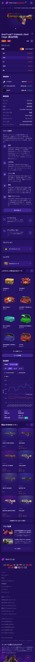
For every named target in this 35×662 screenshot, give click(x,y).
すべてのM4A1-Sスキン (8, 627)
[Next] (32, 271)
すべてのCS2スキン (7, 621)
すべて (20, 368)
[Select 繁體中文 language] (12, 567)
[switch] (22, 49)
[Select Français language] (14, 565)
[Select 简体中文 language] (9, 567)
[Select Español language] (7, 565)
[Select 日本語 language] (16, 567)
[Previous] (27, 271)
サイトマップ (5, 592)
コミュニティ (5, 575)
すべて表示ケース (17, 351)
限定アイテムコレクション (9, 608)
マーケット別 (13, 364)
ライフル (9, 8)
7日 (5, 368)
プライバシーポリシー (7, 581)
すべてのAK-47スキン (7, 624)
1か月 (10, 368)
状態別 (6, 364)
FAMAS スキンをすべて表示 (17, 520)
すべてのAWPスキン (7, 630)
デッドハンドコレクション (9, 605)
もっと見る (17, 548)
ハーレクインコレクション (9, 614)
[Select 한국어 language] (19, 567)
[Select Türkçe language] (27, 565)
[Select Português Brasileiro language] (24, 565)
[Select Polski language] (20, 565)
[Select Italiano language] (17, 565)
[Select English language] (4, 565)
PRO (2, 578)
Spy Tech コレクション (8, 602)
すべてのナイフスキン (7, 633)
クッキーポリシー (6, 586)
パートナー (4, 589)
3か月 (15, 368)
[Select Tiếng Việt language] (30, 565)
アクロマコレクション (7, 611)
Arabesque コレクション (8, 600)
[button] (9, 439)
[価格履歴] (10, 76)
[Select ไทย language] (22, 567)
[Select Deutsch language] (11, 565)
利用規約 (3, 583)
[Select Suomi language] (25, 567)
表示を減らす (17, 210)
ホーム (2, 8)
